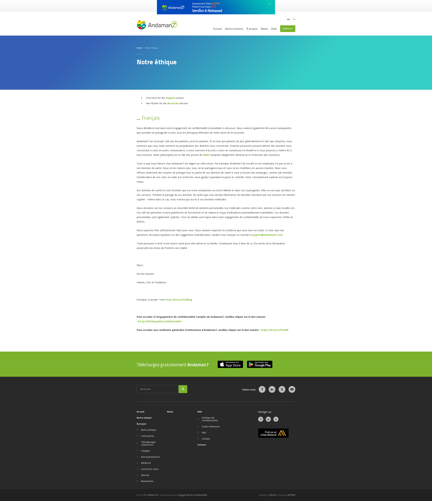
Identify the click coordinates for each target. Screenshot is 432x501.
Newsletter (147, 481)
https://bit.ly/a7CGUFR (275, 330)
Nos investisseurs (150, 456)
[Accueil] (157, 24)
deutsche (173, 103)
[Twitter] (282, 389)
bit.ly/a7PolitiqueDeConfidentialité (159, 321)
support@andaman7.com (267, 234)
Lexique (206, 438)
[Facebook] (262, 389)
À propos (252, 29)
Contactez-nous (149, 469)
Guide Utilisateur (211, 426)
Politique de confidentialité (210, 419)
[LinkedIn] (272, 389)
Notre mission (234, 29)
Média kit (146, 463)
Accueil (217, 29)
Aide (274, 29)
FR (294, 19)
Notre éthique (148, 429)
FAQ (204, 432)
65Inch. (273, 495)
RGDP (206, 154)
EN (288, 19)
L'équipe (145, 450)
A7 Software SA (151, 495)
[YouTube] (292, 389)
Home (139, 48)
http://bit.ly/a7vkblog (178, 299)
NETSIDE (291, 495)
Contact (287, 28)
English (170, 97)
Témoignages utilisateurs (148, 443)
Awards (145, 475)
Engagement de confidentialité (192, 495)
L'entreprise (147, 436)
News (264, 29)
